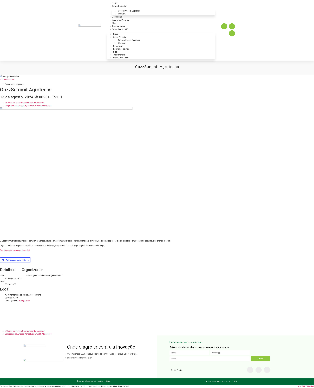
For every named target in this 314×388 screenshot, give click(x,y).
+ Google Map (24, 301)
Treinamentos (118, 26)
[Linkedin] (232, 33)
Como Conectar (119, 6)
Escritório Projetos (120, 20)
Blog (114, 23)
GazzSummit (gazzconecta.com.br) (15, 250)
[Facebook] (232, 26)
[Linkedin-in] (258, 370)
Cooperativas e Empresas (129, 11)
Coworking (117, 17)
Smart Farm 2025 (120, 29)
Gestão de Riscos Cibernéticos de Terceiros (24, 103)
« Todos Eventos (7, 80)
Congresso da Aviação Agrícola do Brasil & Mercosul (28, 105)
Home (115, 3)
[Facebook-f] (250, 370)
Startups (121, 14)
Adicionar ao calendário (16, 260)
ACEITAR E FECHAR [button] (306, 386)
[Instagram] (224, 26)
